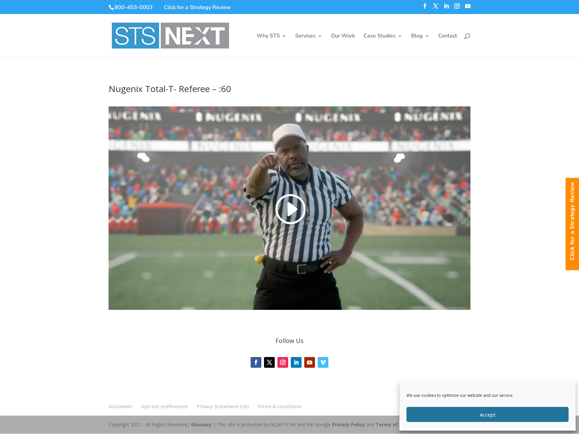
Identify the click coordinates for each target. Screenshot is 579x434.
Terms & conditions (279, 406)
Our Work (343, 36)
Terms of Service (396, 424)
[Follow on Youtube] (309, 362)
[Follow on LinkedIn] (296, 362)
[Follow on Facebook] (256, 362)
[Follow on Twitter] (269, 362)
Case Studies (380, 36)
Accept (488, 414)
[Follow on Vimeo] (323, 362)
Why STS (268, 36)
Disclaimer (120, 406)
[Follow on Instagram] (282, 362)
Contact (447, 36)
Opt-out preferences (164, 406)
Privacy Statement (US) (223, 406)
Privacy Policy (348, 424)
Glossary (201, 424)
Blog (417, 36)
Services (305, 36)
